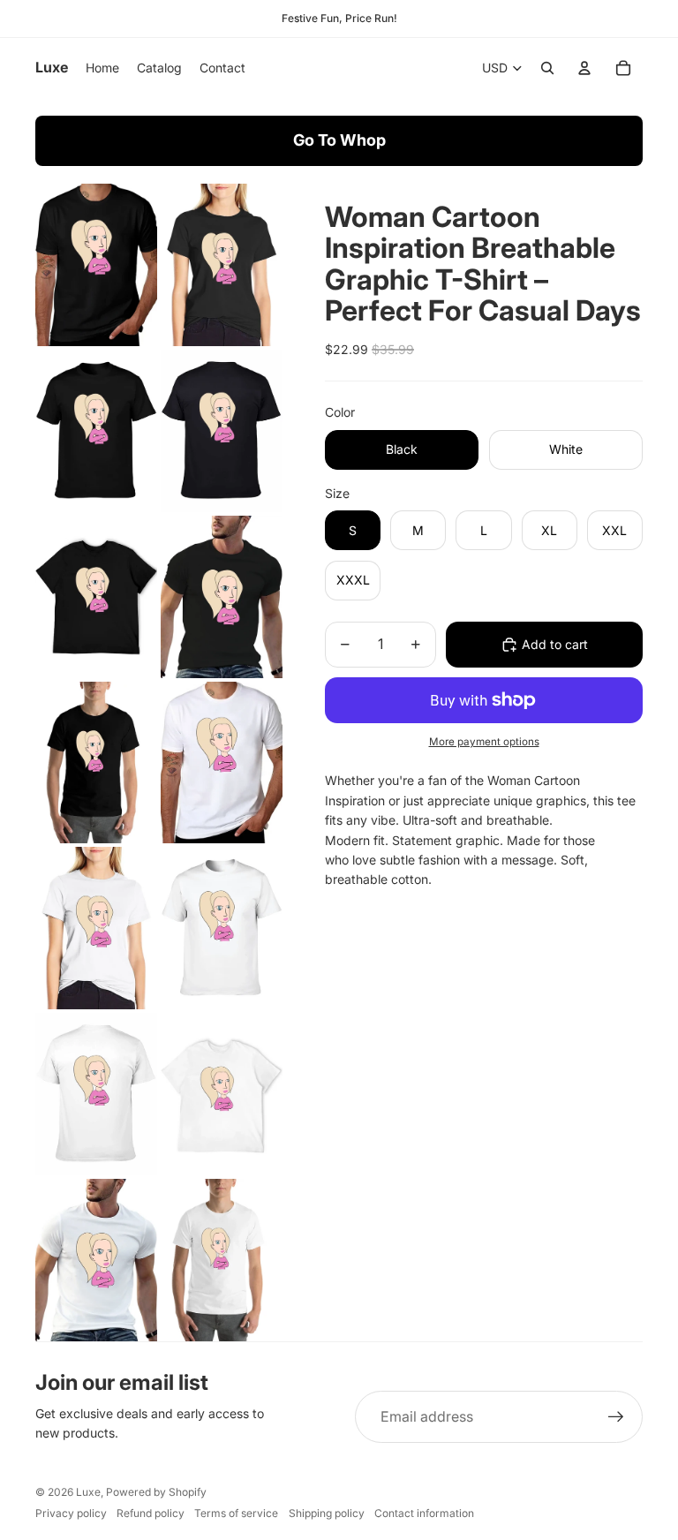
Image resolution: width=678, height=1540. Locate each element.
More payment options (484, 742)
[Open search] (547, 68)
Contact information (424, 1513)
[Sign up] (616, 1417)
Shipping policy (327, 1513)
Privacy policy (71, 1513)
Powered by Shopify (156, 1491)
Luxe (88, 1491)
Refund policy (151, 1513)
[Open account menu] (584, 68)
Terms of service (236, 1513)
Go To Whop (339, 140)
